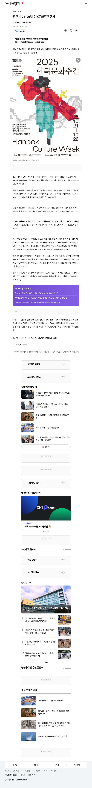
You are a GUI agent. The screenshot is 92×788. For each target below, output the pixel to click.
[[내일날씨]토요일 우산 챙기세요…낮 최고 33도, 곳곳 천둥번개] (64, 659)
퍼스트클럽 (36, 771)
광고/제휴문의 (17, 771)
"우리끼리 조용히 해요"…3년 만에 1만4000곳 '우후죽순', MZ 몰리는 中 (37, 302)
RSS (60, 771)
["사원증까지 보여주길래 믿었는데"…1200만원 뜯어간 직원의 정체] (27, 398)
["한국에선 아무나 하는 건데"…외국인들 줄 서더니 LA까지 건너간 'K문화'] (64, 624)
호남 (19, 12)
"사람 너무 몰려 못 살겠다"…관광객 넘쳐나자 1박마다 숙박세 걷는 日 (36, 293)
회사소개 (8, 771)
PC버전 (56, 765)
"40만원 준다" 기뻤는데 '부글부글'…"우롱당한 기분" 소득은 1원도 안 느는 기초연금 (41, 298)
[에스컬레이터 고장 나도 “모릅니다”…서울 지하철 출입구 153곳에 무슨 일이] (28, 729)
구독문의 (45, 771)
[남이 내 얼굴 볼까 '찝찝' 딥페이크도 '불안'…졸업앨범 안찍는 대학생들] (27, 443)
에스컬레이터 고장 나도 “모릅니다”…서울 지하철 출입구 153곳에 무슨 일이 (54, 724)
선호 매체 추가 (21, 31)
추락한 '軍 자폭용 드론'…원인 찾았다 (52, 736)
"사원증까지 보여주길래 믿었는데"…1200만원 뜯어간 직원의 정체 (53, 394)
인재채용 (28, 771)
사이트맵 (77, 765)
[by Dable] (67, 668)
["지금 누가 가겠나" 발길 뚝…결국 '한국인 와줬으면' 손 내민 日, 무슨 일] (64, 635)
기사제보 (53, 771)
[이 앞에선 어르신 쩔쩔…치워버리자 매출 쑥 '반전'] (27, 420)
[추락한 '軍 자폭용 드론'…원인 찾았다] (28, 741)
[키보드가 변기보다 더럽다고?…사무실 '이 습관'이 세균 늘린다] (27, 409)
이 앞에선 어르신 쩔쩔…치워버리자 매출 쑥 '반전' (52, 416)
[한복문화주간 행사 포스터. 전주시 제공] (46, 107)
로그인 (15, 765)
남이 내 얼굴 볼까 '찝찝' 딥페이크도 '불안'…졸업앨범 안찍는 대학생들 (53, 438)
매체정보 (30, 774)
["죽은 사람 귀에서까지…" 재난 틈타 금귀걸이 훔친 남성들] (64, 647)
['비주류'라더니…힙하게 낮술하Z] (27, 431)
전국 (14, 12)
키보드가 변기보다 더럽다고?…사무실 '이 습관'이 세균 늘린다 (52, 405)
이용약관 (22, 774)
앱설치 (36, 765)
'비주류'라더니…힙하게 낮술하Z (47, 428)
